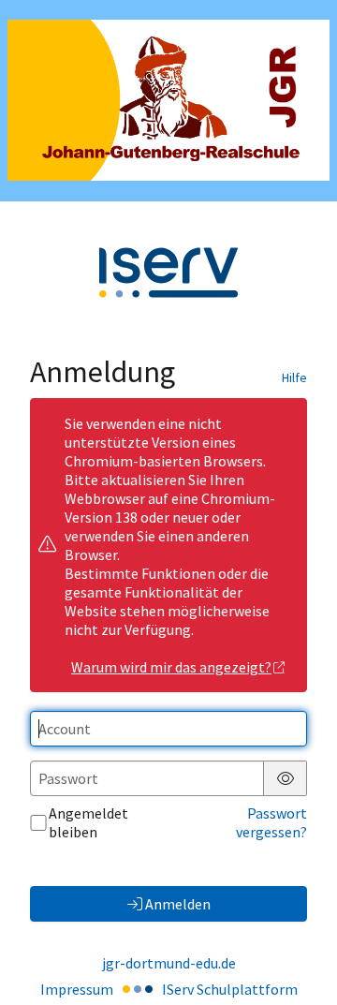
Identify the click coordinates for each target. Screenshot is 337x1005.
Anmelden (178, 903)
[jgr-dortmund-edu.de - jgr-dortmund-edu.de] (168, 100)
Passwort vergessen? (271, 822)
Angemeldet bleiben (88, 822)
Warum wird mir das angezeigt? (171, 667)
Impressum (76, 989)
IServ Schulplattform (230, 989)
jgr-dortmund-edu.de (169, 962)
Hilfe (294, 377)
